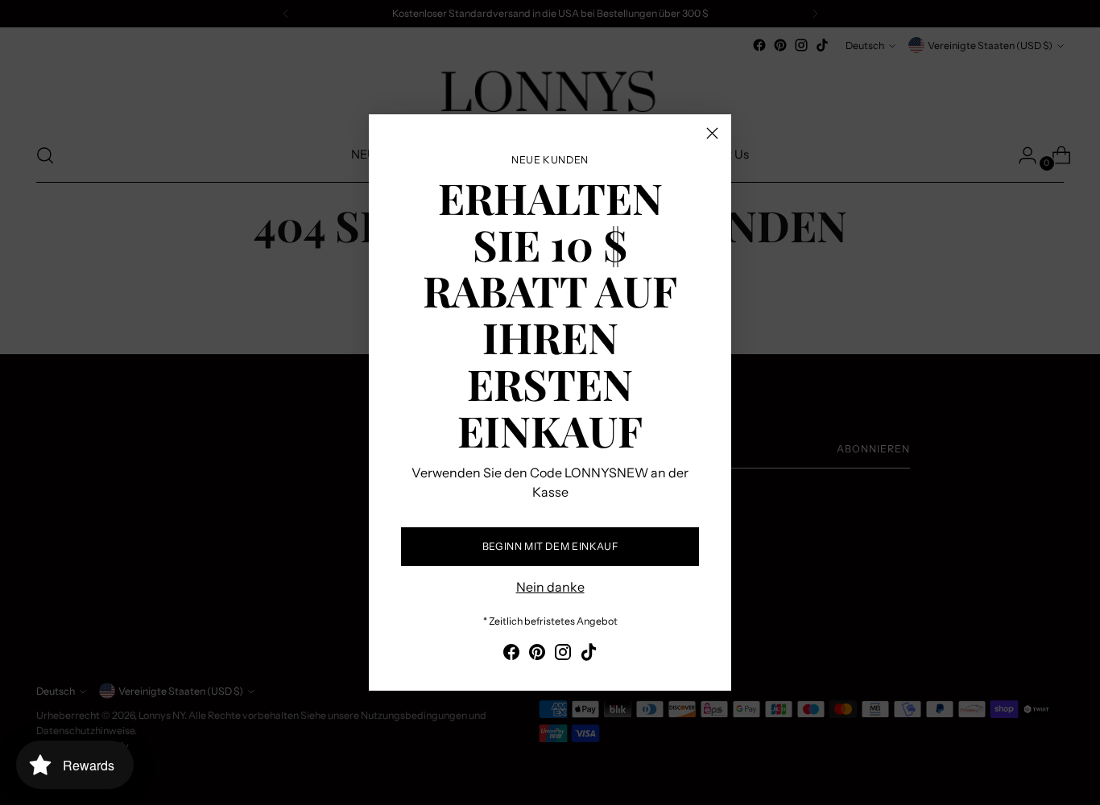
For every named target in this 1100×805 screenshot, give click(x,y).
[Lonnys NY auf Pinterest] (537, 654)
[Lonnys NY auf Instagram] (563, 654)
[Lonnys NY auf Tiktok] (588, 654)
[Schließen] (712, 133)
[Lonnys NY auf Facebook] (511, 654)
